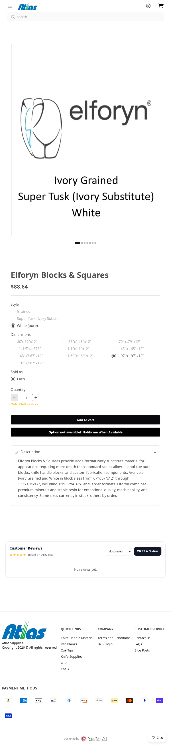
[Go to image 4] (87, 243)
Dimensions (21, 334)
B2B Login (105, 644)
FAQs (138, 644)
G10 (64, 663)
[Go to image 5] (90, 243)
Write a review (147, 551)
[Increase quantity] (35, 397)
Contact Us (142, 638)
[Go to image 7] (95, 243)
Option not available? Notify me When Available (85, 432)
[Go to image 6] (93, 243)
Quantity (18, 389)
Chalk (65, 669)
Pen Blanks (69, 644)
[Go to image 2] (82, 243)
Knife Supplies (71, 656)
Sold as (17, 371)
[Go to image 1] (77, 243)
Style (15, 304)
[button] (85, 16)
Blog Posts (142, 650)
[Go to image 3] (85, 243)
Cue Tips (67, 650)
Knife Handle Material (77, 638)
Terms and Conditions (114, 638)
